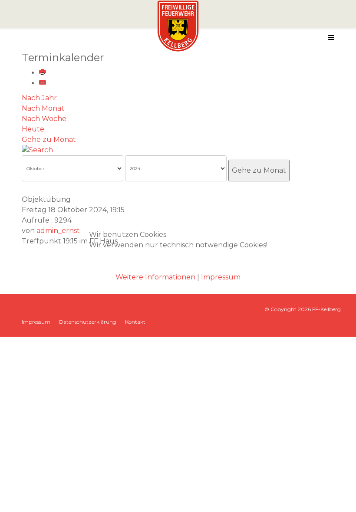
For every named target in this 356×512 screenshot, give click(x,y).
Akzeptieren (123, 261)
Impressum (221, 277)
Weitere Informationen (155, 277)
